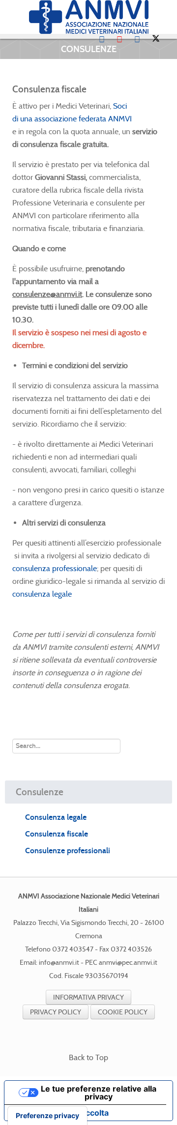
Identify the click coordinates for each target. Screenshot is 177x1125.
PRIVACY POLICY (55, 1012)
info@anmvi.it (59, 962)
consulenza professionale (54, 568)
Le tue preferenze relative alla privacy (98, 1092)
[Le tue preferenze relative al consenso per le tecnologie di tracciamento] (47, 1115)
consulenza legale (42, 594)
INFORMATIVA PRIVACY (88, 997)
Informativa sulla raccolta (60, 1113)
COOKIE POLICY (123, 1012)
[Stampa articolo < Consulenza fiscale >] (150, 106)
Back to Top (88, 1057)
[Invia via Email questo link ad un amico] (162, 106)
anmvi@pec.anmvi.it (128, 962)
